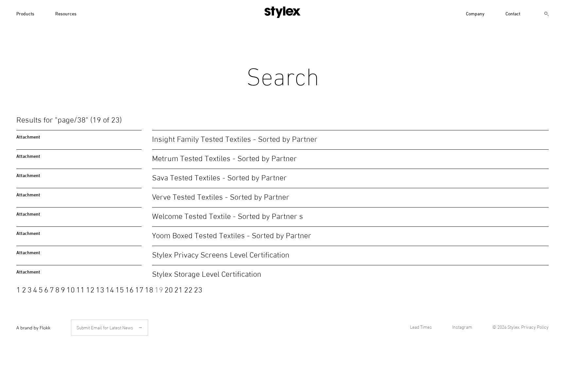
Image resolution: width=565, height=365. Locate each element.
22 (188, 288)
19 (159, 288)
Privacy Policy (535, 327)
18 (149, 288)
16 (129, 288)
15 (119, 288)
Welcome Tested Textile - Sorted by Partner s (227, 215)
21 (178, 288)
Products (25, 13)
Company (475, 13)
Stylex (282, 12)
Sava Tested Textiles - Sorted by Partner (219, 177)
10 (70, 288)
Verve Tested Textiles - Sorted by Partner (220, 196)
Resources (66, 13)
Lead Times (421, 327)
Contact (512, 13)
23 (198, 288)
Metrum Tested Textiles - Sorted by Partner (224, 157)
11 (80, 288)
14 (110, 288)
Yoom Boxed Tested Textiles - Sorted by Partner (231, 234)
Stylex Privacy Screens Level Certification (220, 254)
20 (168, 288)
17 (139, 288)
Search (546, 14)
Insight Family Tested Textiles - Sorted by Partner (234, 138)
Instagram (462, 327)
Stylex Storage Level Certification (206, 273)
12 (90, 288)
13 (100, 288)
